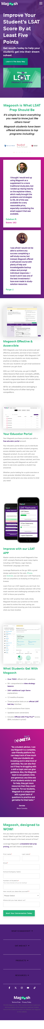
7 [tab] (30, 153)
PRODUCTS (21, 960)
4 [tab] (22, 153)
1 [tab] (14, 153)
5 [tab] (25, 153)
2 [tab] (17, 153)
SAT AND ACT (21, 946)
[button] (40, 3)
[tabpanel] (9, 146)
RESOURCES (21, 975)
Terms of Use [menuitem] (16, 1002)
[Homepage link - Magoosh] (22, 999)
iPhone (29, 573)
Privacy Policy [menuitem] (26, 1002)
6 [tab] (28, 153)
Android (10, 576)
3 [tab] (20, 153)
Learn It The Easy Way (15, 62)
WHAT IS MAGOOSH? (20, 931)
